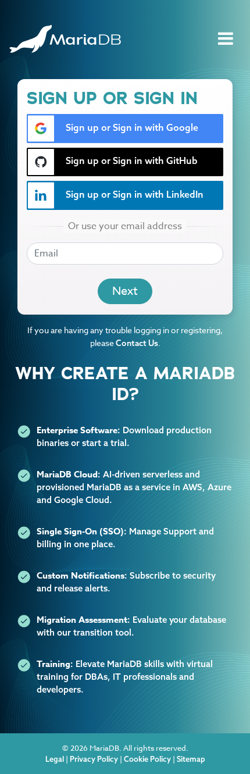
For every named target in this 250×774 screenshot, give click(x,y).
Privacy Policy (94, 759)
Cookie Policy (147, 759)
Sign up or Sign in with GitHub (130, 160)
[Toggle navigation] (225, 39)
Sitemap (191, 759)
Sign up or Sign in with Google (130, 127)
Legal (54, 759)
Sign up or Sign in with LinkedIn (133, 194)
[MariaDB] (65, 39)
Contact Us (137, 343)
